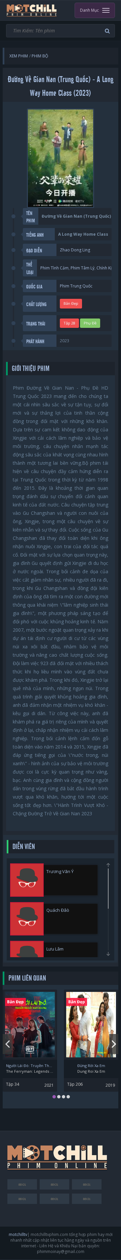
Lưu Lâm (55, 949)
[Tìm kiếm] (108, 31)
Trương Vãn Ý (60, 871)
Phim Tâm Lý (82, 268)
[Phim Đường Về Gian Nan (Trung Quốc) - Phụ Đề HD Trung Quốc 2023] (31, 10)
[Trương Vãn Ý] (27, 880)
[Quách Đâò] (27, 918)
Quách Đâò (57, 910)
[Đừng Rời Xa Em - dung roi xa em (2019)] (91, 1024)
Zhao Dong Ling (75, 250)
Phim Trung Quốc (76, 286)
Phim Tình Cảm (54, 268)
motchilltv (18, 1234)
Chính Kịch (106, 268)
